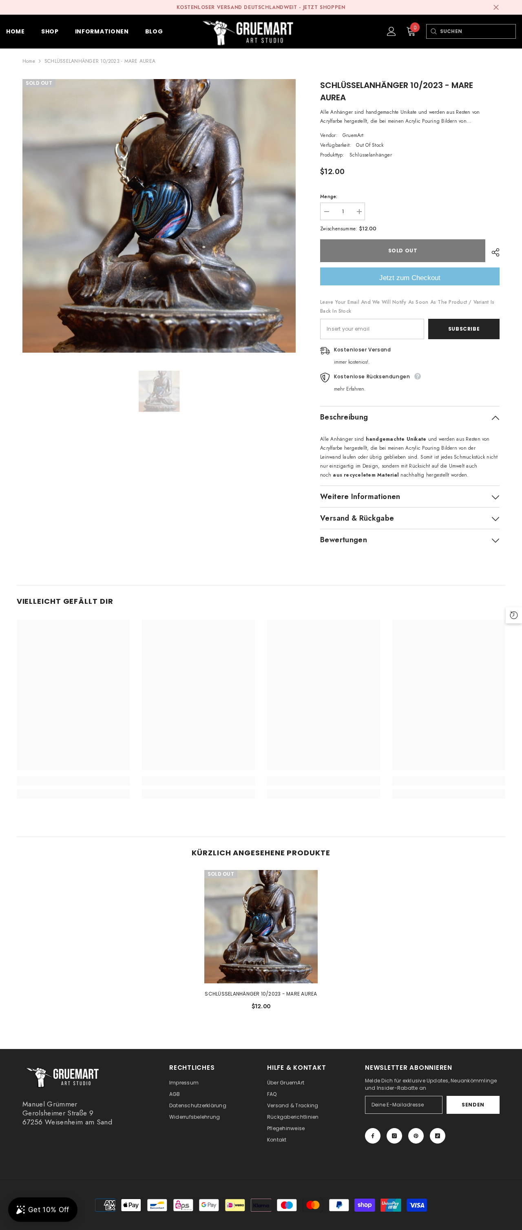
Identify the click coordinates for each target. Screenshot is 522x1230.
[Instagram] (394, 1136)
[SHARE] (492, 252)
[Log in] (391, 31)
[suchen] (433, 31)
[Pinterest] (416, 1136)
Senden (473, 1104)
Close (496, 7)
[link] (73, 780)
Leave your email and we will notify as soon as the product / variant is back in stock (407, 306)
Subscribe (464, 328)
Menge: (328, 196)
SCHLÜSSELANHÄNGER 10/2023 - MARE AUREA (261, 993)
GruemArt (353, 135)
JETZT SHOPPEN (324, 7)
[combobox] (477, 31)
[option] (159, 216)
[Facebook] (372, 1136)
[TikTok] (437, 1136)
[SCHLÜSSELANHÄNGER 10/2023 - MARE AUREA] (261, 926)
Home (28, 61)
